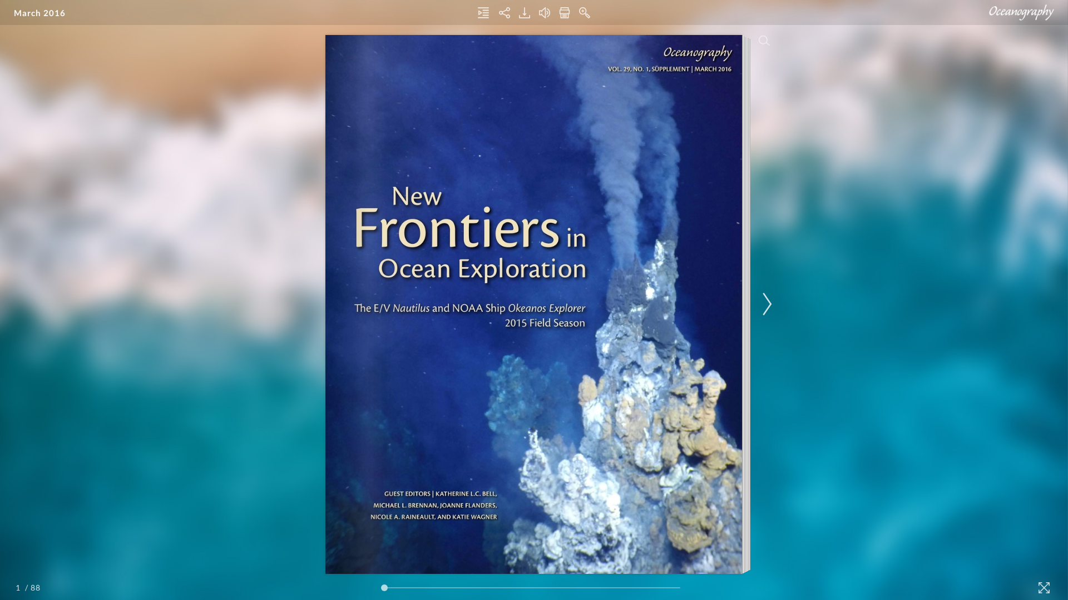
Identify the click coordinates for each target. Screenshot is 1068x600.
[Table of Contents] (483, 13)
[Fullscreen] (1044, 588)
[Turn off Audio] (544, 13)
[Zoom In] (584, 13)
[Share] (504, 13)
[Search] (764, 40)
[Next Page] (765, 304)
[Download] (524, 13)
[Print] (564, 13)
